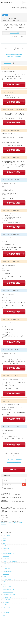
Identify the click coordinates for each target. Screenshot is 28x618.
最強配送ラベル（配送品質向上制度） (10, 561)
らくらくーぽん (6, 556)
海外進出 (4, 576)
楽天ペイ (4, 584)
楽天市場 (4, 538)
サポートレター (6, 612)
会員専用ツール (6, 563)
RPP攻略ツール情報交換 (8, 587)
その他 (4, 615)
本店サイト (5, 566)
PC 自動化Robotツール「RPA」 (9, 594)
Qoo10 (4, 545)
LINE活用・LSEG (6, 551)
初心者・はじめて (7, 63)
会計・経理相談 (6, 602)
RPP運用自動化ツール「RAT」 (9, 553)
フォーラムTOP (7, 2)
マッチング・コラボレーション (9, 579)
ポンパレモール (6, 558)
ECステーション (6, 574)
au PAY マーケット (6, 543)
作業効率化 (5, 604)
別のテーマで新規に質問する (14, 56)
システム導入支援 (6, 599)
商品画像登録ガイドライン (8, 589)
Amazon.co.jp (6, 548)
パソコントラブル (6, 610)
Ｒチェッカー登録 (14, 33)
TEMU (4, 581)
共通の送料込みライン (7, 571)
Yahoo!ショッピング (7, 540)
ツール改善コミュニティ (8, 592)
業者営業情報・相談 (7, 597)
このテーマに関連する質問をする (14, 54)
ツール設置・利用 (6, 569)
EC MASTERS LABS (6, 607)
